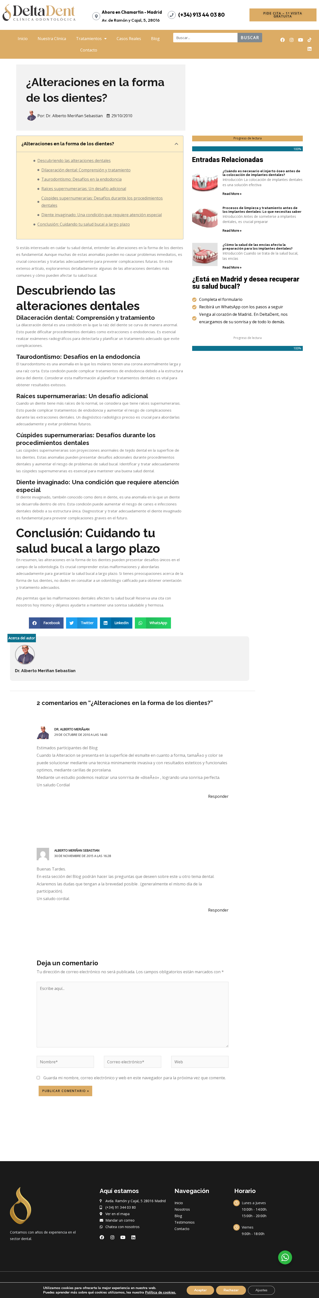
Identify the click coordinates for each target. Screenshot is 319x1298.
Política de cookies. (160, 1292)
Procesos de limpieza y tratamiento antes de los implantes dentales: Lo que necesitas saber (262, 210)
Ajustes (261, 1290)
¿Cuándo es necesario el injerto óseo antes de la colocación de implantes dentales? (261, 173)
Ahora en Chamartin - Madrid (132, 12)
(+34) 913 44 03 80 (201, 14)
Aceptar (200, 1290)
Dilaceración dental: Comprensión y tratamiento (86, 170)
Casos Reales (129, 38)
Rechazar (231, 1290)
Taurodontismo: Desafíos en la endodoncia (81, 179)
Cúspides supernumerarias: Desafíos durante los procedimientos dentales (102, 201)
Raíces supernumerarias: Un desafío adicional (83, 188)
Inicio (23, 38)
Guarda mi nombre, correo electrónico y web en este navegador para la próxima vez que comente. (134, 1078)
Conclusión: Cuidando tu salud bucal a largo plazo (83, 224)
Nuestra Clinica (52, 38)
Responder (218, 796)
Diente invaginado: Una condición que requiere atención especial (101, 214)
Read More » (232, 193)
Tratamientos (89, 38)
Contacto (88, 50)
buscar (250, 37)
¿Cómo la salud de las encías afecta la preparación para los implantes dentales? (258, 247)
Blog (155, 38)
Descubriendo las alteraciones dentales (74, 160)
